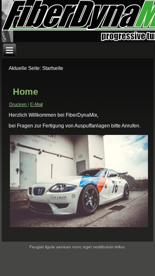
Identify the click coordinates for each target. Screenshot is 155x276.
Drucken (18, 104)
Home (25, 91)
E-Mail (36, 104)
